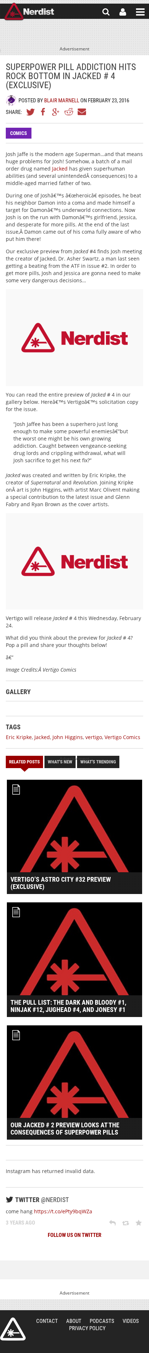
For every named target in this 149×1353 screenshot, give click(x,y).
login (122, 12)
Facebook (43, 112)
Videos (131, 1321)
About (73, 1321)
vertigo (93, 737)
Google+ (56, 112)
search (106, 12)
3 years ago (20, 1222)
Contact (47, 1321)
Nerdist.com (13, 1329)
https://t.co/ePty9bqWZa (63, 1211)
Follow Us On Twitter (74, 1235)
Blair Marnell (61, 100)
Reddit (68, 112)
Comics (18, 133)
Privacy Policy (87, 1328)
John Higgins (67, 737)
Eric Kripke (19, 737)
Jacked (60, 168)
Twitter (30, 112)
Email (81, 112)
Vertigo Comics (122, 737)
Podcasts (102, 1321)
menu (140, 12)
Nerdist (29, 12)
